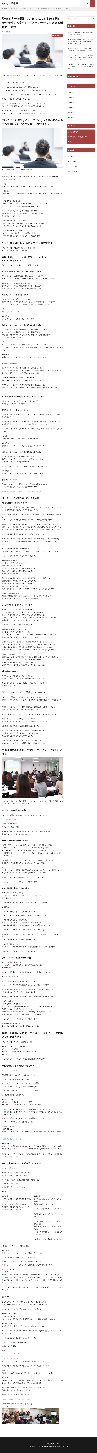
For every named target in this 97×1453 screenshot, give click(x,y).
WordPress (64, 1446)
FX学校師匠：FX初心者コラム (78, 137)
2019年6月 (71, 117)
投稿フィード (72, 161)
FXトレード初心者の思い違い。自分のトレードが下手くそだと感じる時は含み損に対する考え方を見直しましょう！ (80, 41)
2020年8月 (71, 97)
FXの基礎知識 (13, 8)
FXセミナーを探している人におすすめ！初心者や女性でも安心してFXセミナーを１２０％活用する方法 (47, 8)
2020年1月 (71, 107)
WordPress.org (72, 171)
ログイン (70, 156)
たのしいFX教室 (10, 3)
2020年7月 (71, 102)
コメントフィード (73, 166)
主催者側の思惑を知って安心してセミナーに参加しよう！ (21, 491)
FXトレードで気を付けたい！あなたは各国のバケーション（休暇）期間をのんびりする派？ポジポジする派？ (80, 57)
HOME (5, 8)
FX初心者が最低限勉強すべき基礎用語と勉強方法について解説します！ (80, 33)
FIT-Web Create (46, 1446)
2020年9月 (71, 92)
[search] (93, 18)
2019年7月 (71, 112)
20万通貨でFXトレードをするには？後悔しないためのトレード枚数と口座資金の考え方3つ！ (81, 66)
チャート (72, 142)
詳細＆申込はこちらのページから (13, 1139)
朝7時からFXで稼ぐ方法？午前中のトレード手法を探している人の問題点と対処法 (80, 49)
